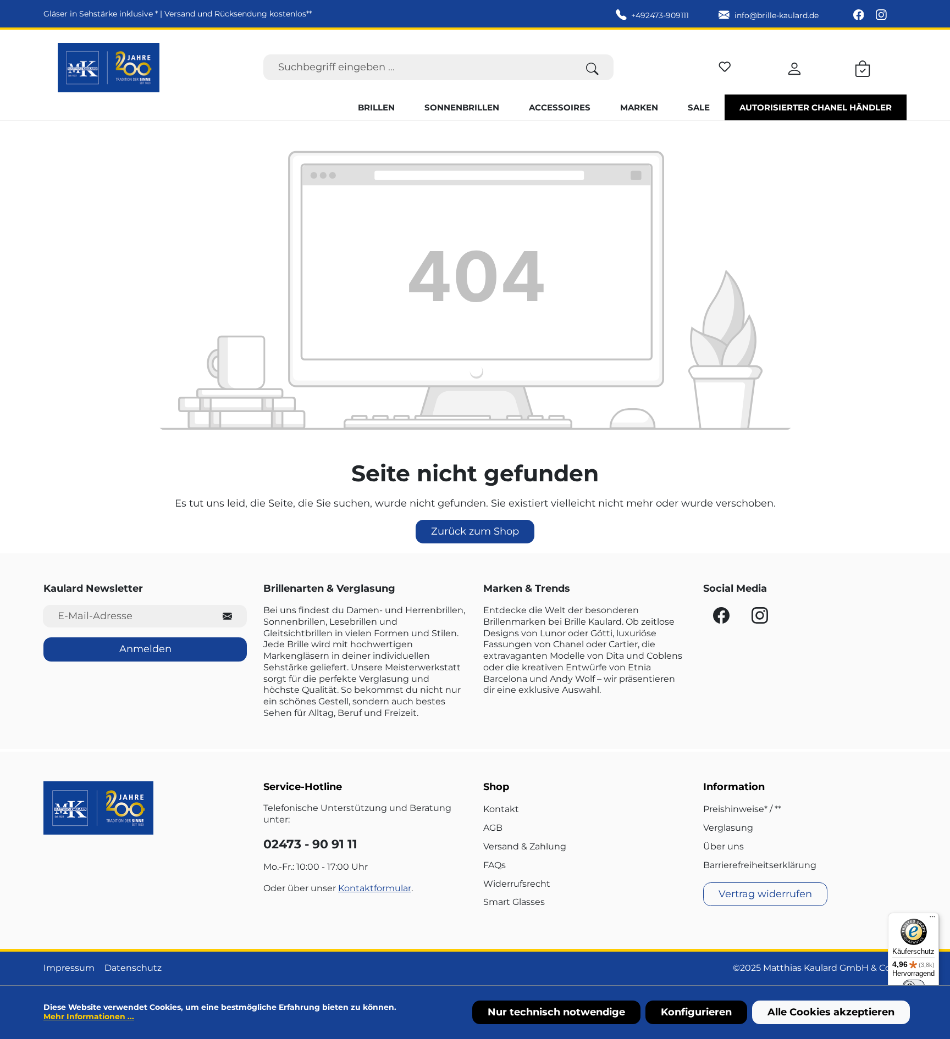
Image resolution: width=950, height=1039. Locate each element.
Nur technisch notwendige (556, 1012)
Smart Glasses (514, 902)
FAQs (494, 865)
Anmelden (145, 649)
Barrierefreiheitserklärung (759, 865)
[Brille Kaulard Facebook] (859, 15)
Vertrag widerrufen (765, 894)
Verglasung (728, 828)
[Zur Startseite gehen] (108, 67)
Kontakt (501, 809)
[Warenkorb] (862, 67)
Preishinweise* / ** (742, 809)
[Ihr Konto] (794, 67)
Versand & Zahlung (524, 846)
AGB (492, 828)
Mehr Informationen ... (88, 1016)
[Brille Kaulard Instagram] (881, 15)
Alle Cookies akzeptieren (830, 1012)
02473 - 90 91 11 (310, 844)
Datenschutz (133, 968)
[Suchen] (592, 67)
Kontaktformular (374, 888)
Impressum (69, 968)
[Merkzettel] (725, 65)
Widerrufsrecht (516, 884)
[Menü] (932, 919)
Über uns (723, 846)
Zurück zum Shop (475, 531)
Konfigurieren (696, 1012)
